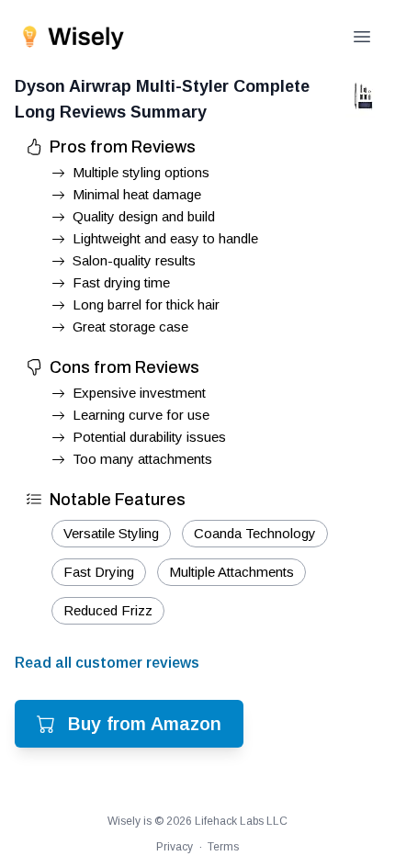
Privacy (174, 846)
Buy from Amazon (144, 724)
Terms (223, 846)
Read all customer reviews (107, 662)
